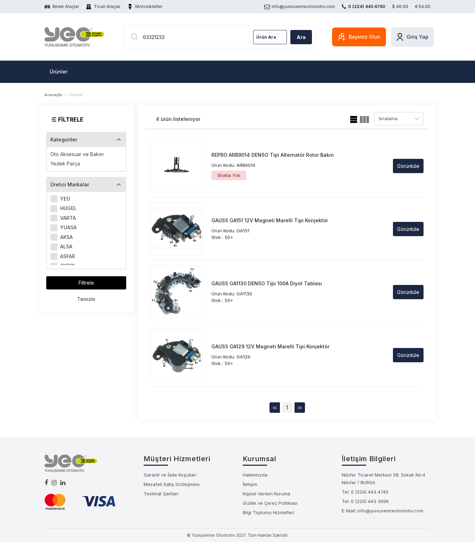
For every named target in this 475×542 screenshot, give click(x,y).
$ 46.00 (400, 6)
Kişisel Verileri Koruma (266, 493)
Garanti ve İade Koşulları (170, 475)
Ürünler (58, 72)
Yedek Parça (65, 164)
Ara (301, 37)
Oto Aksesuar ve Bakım (77, 154)
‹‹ (275, 407)
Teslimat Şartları (161, 493)
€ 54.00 (422, 6)
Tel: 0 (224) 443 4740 (365, 492)
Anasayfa (53, 94)
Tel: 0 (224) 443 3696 (365, 501)
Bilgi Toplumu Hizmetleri (268, 512)
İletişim (250, 484)
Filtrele (86, 283)
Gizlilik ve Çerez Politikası (270, 503)
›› (300, 407)
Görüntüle (408, 166)
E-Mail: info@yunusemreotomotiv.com (382, 510)
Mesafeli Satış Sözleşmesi (172, 484)
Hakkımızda (255, 475)
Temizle (86, 299)
